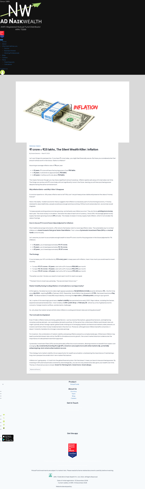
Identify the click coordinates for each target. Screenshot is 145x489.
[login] (72, 72)
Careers (5, 57)
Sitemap (84, 465)
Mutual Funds (74, 384)
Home (4, 41)
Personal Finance (35, 146)
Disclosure (78, 465)
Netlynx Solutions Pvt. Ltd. (80, 486)
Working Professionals (11, 53)
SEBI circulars (60, 461)
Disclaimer (61, 465)
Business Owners (10, 51)
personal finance (35, 369)
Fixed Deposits (9, 62)
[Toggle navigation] (1, 39)
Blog (3, 55)
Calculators (8, 64)
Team (73, 394)
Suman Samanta (35, 153)
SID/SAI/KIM (81, 461)
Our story (73, 391)
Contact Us (4, 69)
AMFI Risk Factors (70, 461)
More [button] (4, 60)
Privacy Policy (69, 465)
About (4, 44)
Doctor (6, 48)
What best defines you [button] (9, 46)
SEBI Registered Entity (93, 461)
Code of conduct (49, 461)
